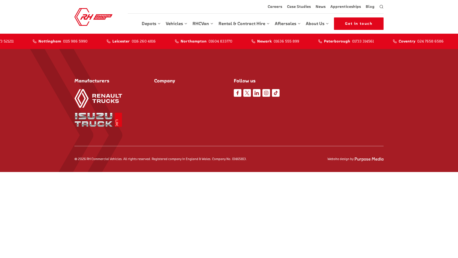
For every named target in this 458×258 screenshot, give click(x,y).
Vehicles (174, 24)
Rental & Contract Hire (242, 24)
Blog (370, 7)
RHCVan (201, 24)
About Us (315, 24)
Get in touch (358, 24)
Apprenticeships (345, 7)
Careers (275, 7)
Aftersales (285, 24)
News (321, 7)
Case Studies (299, 7)
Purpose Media (369, 159)
